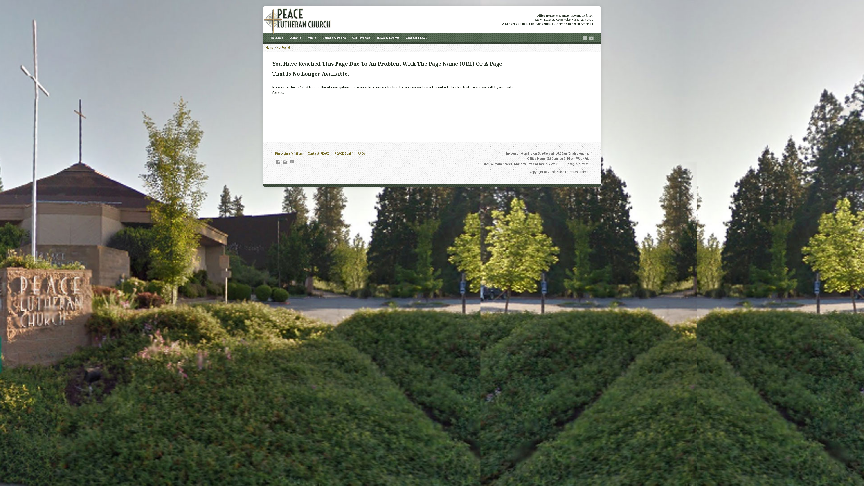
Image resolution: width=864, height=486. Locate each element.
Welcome (277, 38)
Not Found (283, 48)
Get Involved (361, 38)
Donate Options (334, 38)
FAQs (361, 153)
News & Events (388, 38)
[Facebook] (585, 38)
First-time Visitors (289, 153)
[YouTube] (592, 38)
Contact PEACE (416, 38)
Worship (295, 38)
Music (312, 38)
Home (270, 48)
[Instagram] (285, 162)
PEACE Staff (344, 153)
